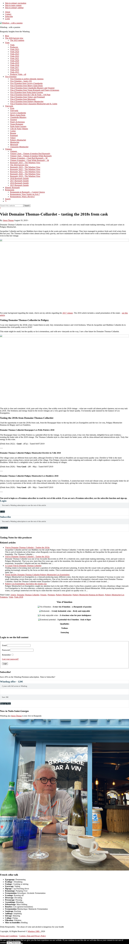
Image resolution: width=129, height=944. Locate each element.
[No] (22, 943)
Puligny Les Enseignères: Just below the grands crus (26, 584)
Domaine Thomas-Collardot (28, 595)
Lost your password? (10, 659)
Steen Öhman (16, 716)
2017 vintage (67, 313)
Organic (43, 595)
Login (7, 19)
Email (4, 645)
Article (13, 595)
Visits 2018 (18, 597)
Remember (6, 655)
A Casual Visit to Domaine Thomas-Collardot (23, 566)
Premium (51, 595)
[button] (6, 201)
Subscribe (9, 16)
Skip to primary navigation (15, 3)
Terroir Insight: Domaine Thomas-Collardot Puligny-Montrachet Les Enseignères (37, 575)
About (7, 12)
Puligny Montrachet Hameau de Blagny (88, 595)
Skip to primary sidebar (14, 8)
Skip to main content (13, 5)
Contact (8, 14)
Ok (9, 943)
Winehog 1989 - (34, 931)
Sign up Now (5, 704)
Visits (11, 597)
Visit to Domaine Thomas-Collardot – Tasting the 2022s (27, 556)
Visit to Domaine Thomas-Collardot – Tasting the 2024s (27, 547)
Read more (16, 943)
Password (6, 650)
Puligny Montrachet (64, 595)
